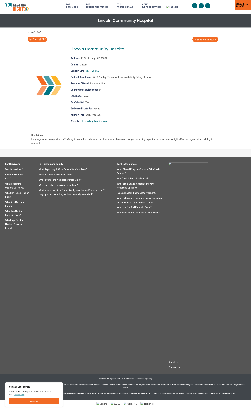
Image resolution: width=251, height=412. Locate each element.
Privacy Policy (19, 394)
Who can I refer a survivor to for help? (58, 184)
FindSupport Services (151, 5)
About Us (173, 362)
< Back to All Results (205, 39)
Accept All (34, 401)
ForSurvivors (72, 5)
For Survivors (12, 163)
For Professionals (127, 163)
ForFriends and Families (97, 5)
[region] (34, 394)
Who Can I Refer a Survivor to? (132, 178)
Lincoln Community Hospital (98, 49)
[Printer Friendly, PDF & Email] (37, 40)
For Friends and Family (51, 163)
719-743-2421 (93, 70)
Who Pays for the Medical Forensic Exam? (14, 224)
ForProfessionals (125, 5)
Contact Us (174, 367)
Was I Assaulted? (14, 169)
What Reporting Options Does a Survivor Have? (63, 169)
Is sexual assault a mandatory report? (136, 192)
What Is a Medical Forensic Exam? (56, 174)
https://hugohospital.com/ (95, 121)
